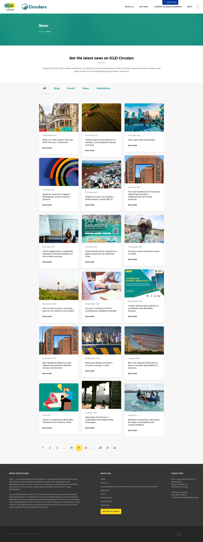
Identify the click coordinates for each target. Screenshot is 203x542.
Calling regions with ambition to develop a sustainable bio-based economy (100, 142)
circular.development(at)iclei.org (184, 497)
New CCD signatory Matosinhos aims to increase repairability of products (143, 365)
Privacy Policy (106, 497)
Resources (105, 490)
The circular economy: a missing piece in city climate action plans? (58, 310)
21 (107, 448)
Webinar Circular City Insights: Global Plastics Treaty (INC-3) (99, 198)
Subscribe (47, 68)
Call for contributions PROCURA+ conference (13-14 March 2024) (58, 421)
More (189, 6)
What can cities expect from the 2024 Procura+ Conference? (58, 141)
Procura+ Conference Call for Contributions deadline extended (100, 310)
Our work (143, 6)
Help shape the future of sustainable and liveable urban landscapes (99, 420)
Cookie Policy (106, 501)
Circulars (16, 534)
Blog (56, 88)
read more (47, 148)
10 (71, 448)
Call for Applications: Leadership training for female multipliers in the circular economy (58, 254)
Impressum (105, 505)
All (44, 88)
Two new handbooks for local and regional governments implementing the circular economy (144, 195)
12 (86, 448)
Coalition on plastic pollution (168, 6)
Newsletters (104, 88)
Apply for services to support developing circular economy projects (56, 197)
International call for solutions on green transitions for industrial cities (101, 254)
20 (100, 448)
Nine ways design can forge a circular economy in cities (98, 364)
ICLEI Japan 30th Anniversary (141, 140)
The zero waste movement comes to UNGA (144, 253)
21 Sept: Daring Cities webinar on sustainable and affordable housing (143, 308)
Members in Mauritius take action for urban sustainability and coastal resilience (144, 422)
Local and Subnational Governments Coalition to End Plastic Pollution (129, 486)
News (86, 88)
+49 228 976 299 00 (179, 494)
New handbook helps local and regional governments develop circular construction (57, 365)
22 (114, 448)
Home (41, 31)
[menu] (170, 2)
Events (71, 88)
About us (129, 6)
